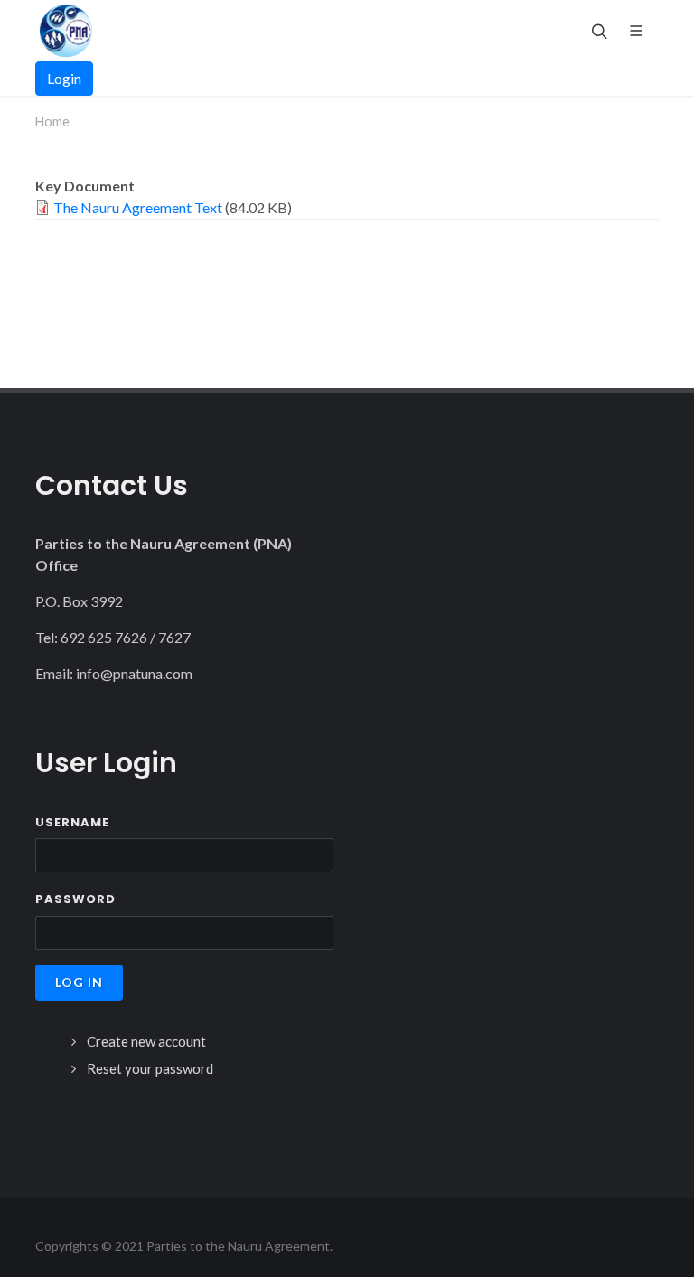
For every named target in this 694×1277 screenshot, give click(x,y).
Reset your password (150, 1068)
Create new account (146, 1041)
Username (72, 822)
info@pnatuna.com (134, 673)
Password (75, 899)
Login (64, 78)
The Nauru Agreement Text (137, 207)
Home (52, 121)
